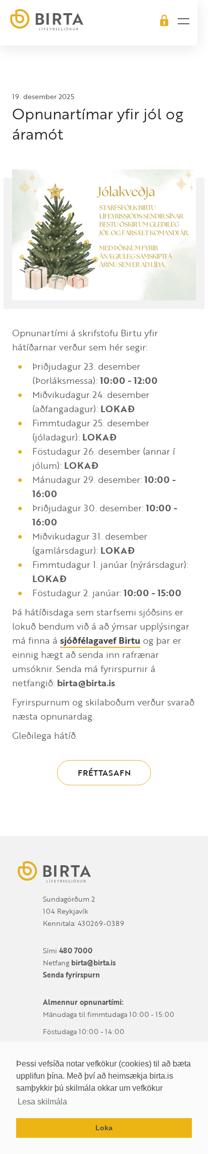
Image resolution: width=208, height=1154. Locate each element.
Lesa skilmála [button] (42, 1101)
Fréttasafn (104, 773)
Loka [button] (104, 1128)
